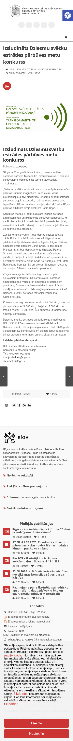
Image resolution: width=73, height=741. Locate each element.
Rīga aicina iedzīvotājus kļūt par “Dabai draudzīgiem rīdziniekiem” (41, 530)
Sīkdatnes (20, 693)
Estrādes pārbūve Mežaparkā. (20, 340)
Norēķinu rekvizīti (20, 475)
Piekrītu (36, 723)
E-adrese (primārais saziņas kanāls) (29, 616)
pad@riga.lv (26, 626)
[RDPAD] (36, 11)
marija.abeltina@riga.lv (16, 357)
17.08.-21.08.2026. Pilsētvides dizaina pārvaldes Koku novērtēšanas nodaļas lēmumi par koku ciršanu (40, 545)
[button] (67, 15)
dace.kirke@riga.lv (14, 361)
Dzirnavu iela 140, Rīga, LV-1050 (27, 612)
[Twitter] (21, 25)
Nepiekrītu (36, 733)
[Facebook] (29, 25)
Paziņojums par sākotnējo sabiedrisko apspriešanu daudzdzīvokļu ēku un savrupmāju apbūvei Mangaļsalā (40, 590)
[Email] (51, 25)
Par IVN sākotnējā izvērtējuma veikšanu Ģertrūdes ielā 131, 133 (35, 559)
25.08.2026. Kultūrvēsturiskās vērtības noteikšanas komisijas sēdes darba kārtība (40, 574)
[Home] (6, 69)
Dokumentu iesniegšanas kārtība (30, 497)
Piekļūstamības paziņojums (27, 486)
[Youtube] (36, 25)
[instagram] (44, 25)
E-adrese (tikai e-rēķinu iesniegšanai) (29, 621)
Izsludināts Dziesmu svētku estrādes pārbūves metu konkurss (33, 154)
